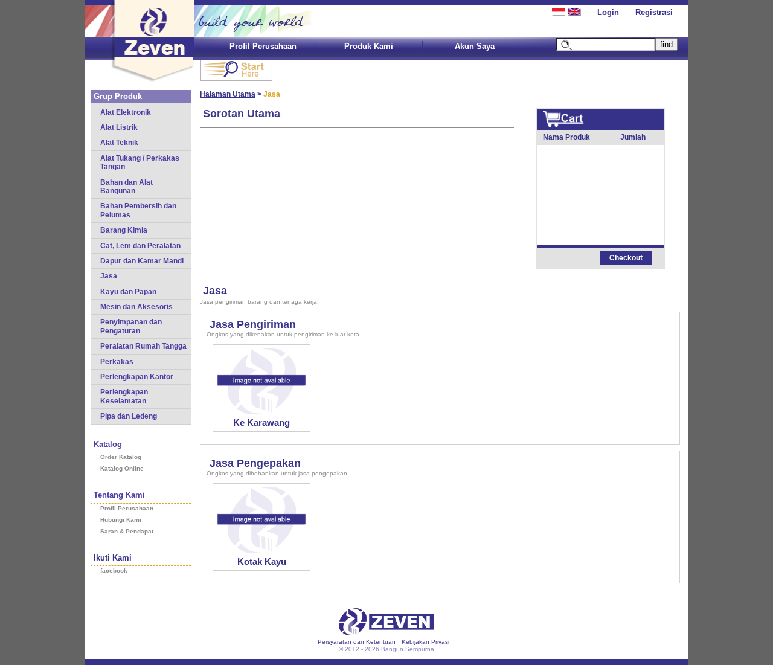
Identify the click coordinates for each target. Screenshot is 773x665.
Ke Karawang (261, 422)
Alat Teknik (119, 142)
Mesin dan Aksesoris (136, 307)
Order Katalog (120, 457)
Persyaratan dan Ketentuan (357, 641)
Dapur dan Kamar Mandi (142, 261)
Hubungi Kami (120, 519)
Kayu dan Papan (128, 292)
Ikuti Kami (113, 557)
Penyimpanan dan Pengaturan (131, 326)
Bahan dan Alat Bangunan (126, 186)
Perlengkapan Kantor (136, 377)
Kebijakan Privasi (425, 641)
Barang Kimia (123, 230)
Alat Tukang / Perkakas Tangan (139, 162)
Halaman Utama (227, 94)
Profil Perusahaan (263, 46)
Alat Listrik (119, 127)
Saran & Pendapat (126, 531)
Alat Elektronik (125, 112)
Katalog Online (122, 468)
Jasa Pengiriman (253, 324)
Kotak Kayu (261, 561)
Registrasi (654, 12)
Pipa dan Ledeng (128, 416)
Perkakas (116, 362)
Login (608, 12)
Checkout (626, 258)
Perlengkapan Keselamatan (124, 396)
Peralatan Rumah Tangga (143, 346)
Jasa (108, 276)
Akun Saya (475, 46)
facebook (113, 570)
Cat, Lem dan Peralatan (140, 246)
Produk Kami (368, 46)
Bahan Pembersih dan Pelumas (138, 210)
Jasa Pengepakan (255, 463)
